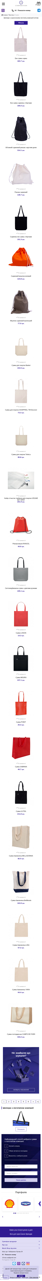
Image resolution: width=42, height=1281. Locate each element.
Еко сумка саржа (21, 58)
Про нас (5, 1245)
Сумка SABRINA (21, 767)
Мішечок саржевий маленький (21, 321)
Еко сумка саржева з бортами (21, 103)
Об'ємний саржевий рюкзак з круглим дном (21, 147)
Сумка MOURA (21, 677)
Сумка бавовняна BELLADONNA (21, 856)
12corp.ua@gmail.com (9, 1257)
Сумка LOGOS (21, 633)
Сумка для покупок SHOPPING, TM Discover (21, 410)
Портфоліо (21, 1192)
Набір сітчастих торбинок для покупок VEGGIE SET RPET (21, 499)
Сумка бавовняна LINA (21, 945)
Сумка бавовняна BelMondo (21, 900)
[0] (39, 4)
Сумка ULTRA (21, 811)
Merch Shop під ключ (9, 1248)
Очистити (4, 1277)
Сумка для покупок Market (21, 365)
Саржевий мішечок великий (21, 276)
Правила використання (21, 1273)
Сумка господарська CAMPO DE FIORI (21, 1034)
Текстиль (11, 15)
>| (38, 1102)
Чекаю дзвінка (21, 1180)
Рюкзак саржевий (21, 192)
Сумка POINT (21, 722)
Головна (5, 15)
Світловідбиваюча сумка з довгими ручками (21, 588)
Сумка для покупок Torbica (21, 454)
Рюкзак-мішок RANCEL (21, 544)
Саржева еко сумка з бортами (21, 237)
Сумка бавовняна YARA (21, 989)
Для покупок (33, 1277)
